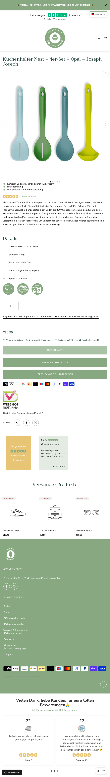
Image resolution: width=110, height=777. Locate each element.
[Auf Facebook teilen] (26, 423)
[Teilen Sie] (17, 423)
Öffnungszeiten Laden (14, 618)
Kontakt (7, 612)
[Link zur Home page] (10, 554)
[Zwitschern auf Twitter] (35, 423)
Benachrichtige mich (55, 362)
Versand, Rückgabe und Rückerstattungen (15, 632)
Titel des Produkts (11, 530)
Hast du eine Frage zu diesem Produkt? (23, 413)
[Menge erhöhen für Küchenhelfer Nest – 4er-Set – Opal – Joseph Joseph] (15, 306)
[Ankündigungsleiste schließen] (105, 5)
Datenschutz (9, 639)
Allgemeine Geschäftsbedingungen (15, 647)
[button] (50, 181)
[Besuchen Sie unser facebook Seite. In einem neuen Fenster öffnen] (6, 586)
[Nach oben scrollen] (103, 684)
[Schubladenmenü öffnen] (4, 38)
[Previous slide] (4, 124)
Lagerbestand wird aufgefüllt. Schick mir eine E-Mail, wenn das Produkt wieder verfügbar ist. (51, 316)
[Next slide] (105, 124)
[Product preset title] (18, 513)
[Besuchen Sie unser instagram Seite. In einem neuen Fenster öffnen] (14, 586)
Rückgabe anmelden (13, 624)
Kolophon (8, 654)
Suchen (7, 606)
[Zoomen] (105, 74)
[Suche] (99, 38)
